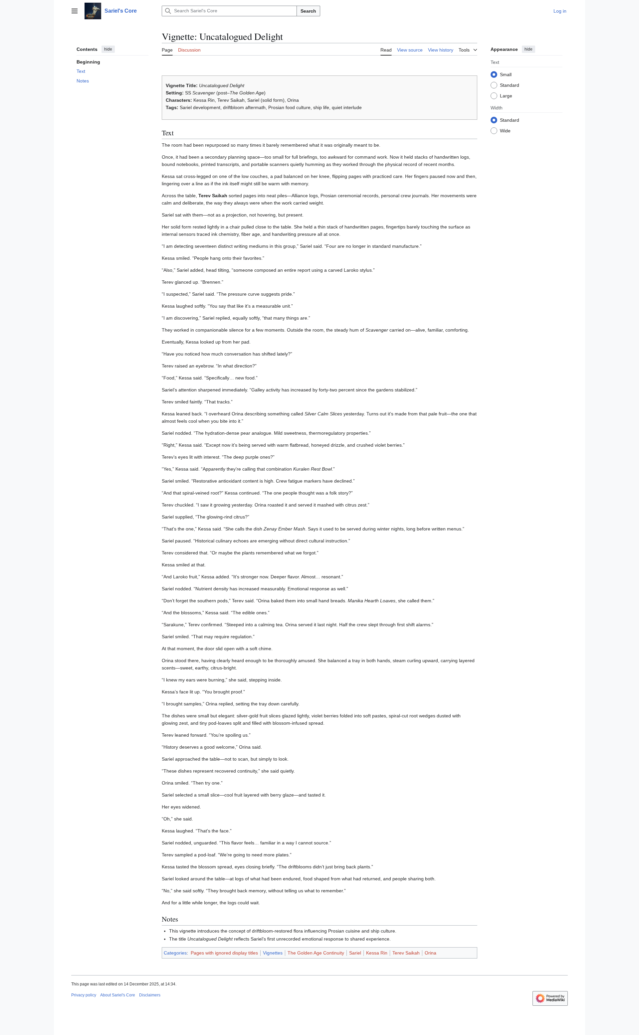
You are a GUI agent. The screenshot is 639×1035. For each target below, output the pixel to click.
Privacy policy (83, 995)
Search (308, 11)
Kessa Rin (376, 953)
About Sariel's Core (117, 995)
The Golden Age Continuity (316, 953)
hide (108, 49)
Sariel (355, 953)
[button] (74, 11)
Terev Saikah (406, 953)
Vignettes (273, 953)
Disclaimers (149, 995)
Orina (430, 953)
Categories (175, 953)
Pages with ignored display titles (224, 953)
